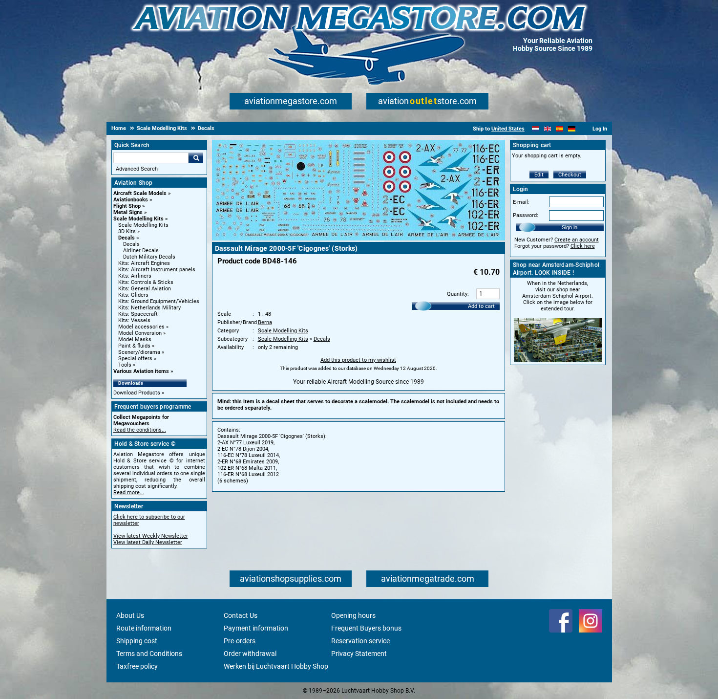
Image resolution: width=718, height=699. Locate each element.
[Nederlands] (535, 129)
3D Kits (127, 231)
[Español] (559, 129)
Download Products (136, 393)
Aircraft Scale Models (140, 193)
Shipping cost (136, 641)
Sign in (569, 227)
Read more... (128, 492)
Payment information (256, 628)
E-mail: (521, 202)
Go (196, 158)
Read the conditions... (139, 430)
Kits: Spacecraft (138, 314)
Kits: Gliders (133, 295)
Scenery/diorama (139, 352)
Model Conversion (140, 333)
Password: (525, 215)
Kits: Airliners (134, 276)
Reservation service (360, 641)
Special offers (135, 358)
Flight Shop (127, 206)
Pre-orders (239, 641)
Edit (539, 175)
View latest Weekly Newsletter (150, 536)
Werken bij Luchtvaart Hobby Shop (276, 666)
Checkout (569, 175)
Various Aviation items (141, 371)
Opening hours (353, 615)
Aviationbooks (130, 200)
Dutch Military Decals (149, 257)
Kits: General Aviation (144, 288)
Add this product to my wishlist (358, 360)
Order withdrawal (250, 653)
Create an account (576, 240)
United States (508, 129)
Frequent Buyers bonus (366, 628)
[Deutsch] (571, 129)
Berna (265, 322)
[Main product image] (358, 238)
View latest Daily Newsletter (147, 542)
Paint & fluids (134, 346)
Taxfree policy (137, 666)
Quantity (457, 294)
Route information (143, 628)
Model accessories (141, 327)
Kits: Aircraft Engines (144, 263)
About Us (130, 615)
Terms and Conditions (149, 653)
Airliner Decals (141, 250)
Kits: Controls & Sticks (145, 282)
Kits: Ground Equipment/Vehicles (158, 301)
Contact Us (240, 615)
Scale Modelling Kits (138, 219)
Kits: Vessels (134, 320)
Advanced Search (137, 169)
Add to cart (481, 306)
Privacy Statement (359, 653)
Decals (126, 238)
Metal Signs (128, 212)
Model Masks (134, 339)
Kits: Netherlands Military (149, 308)
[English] (547, 129)
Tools (124, 365)
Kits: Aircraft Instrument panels (156, 269)
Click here (582, 246)
